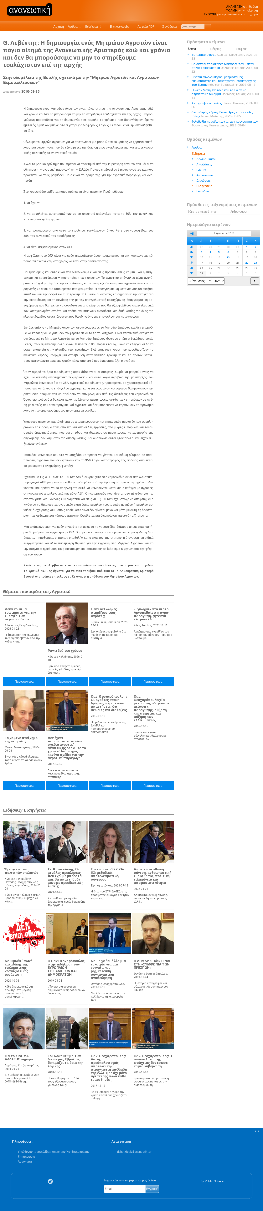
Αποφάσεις (204, 164)
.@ (134, 1152)
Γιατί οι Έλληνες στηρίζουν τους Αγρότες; (104, 612)
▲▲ (257, 1131)
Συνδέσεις (170, 26)
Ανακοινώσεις (206, 175)
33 (191, 257)
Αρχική (58, 26)
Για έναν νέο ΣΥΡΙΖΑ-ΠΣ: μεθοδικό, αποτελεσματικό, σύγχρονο (107, 874)
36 (191, 273)
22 (246, 262)
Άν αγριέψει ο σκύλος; (225, 105)
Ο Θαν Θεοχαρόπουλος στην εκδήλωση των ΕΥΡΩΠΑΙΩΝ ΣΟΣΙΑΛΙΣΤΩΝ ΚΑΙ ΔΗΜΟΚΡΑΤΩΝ (66, 967)
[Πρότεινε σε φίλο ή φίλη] (171, 100)
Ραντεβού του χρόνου (65, 650)
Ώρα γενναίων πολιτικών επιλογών (21, 871)
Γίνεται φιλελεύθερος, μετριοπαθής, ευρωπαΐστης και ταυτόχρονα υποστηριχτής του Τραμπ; (224, 80)
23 (255, 262)
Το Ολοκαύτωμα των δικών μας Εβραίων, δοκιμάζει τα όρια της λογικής (65, 1061)
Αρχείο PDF (145, 26)
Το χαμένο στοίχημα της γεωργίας (21, 739)
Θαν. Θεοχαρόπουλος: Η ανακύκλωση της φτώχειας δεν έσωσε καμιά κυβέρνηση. (153, 1061)
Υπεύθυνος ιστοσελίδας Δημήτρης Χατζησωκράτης (54, 1152)
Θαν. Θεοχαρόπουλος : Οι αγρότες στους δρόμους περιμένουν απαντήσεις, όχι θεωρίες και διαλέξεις (109, 703)
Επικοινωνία (119, 26)
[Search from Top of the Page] (207, 26)
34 (191, 262)
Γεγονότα (202, 191)
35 (191, 268)
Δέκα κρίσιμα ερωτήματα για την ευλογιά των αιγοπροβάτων (20, 614)
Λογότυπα (25, 1161)
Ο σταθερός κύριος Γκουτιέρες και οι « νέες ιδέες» (222, 114)
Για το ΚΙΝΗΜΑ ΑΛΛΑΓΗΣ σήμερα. (19, 1057)
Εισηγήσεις (204, 186)
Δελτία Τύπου (206, 159)
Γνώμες (201, 170)
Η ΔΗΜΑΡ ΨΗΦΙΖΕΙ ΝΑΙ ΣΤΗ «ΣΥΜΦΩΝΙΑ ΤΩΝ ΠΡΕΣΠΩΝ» (152, 964)
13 (228, 257)
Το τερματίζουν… (225, 56)
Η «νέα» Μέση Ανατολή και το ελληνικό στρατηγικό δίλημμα (226, 94)
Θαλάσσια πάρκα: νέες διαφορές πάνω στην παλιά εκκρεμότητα (225, 67)
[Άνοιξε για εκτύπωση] (164, 100)
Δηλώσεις (203, 180)
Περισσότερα (24, 681)
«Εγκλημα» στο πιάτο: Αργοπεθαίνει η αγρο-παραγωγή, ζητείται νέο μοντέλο (151, 614)
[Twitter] (51, 1181)
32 (191, 252)
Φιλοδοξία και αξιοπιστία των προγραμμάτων (225, 123)
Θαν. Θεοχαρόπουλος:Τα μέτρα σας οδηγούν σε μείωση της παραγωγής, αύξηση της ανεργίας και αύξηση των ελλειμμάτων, (152, 708)
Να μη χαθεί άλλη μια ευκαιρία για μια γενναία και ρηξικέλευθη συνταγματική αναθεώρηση (108, 969)
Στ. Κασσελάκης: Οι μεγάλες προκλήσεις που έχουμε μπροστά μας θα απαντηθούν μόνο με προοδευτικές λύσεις (65, 877)
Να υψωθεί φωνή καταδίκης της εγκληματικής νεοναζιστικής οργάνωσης (19, 967)
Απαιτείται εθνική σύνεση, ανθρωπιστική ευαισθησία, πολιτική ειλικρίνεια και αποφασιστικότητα (152, 876)
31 (191, 247)
